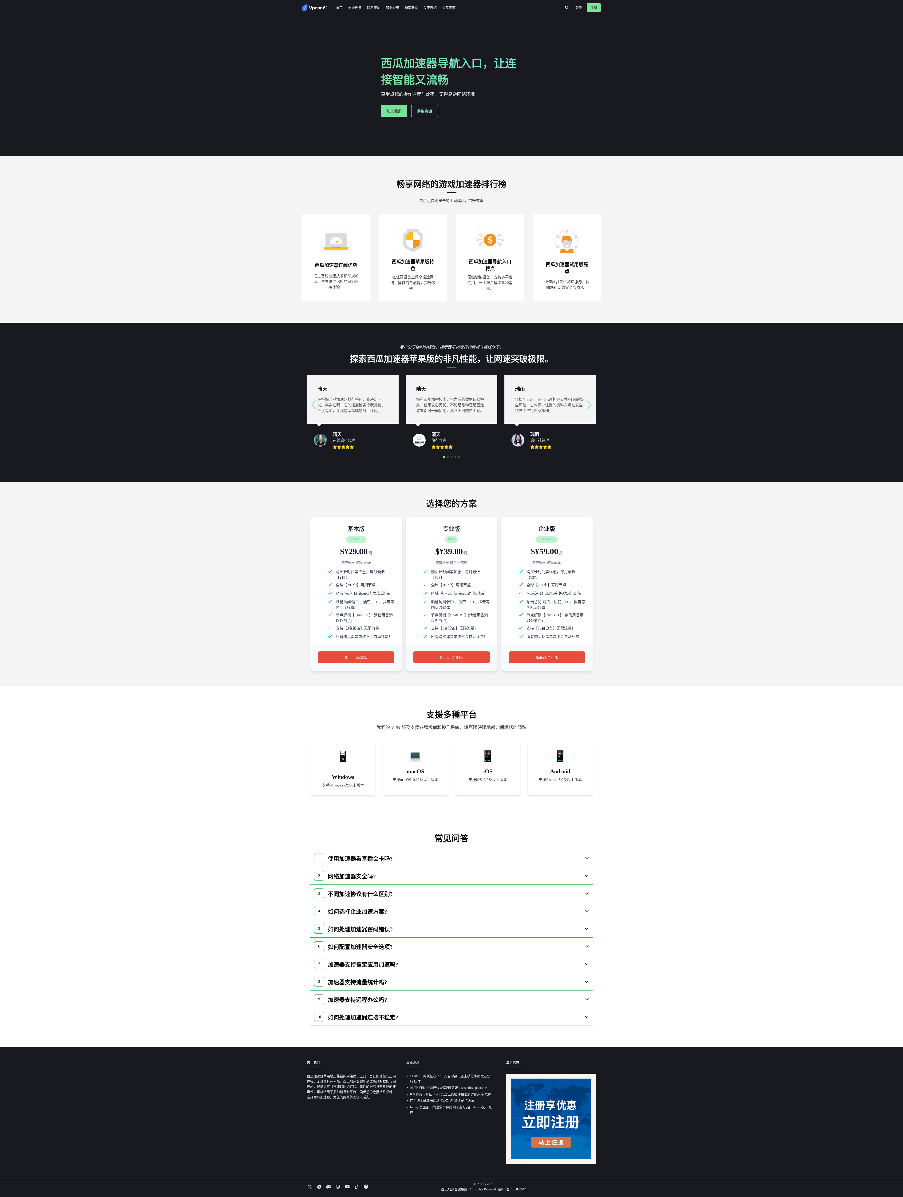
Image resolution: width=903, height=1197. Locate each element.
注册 (593, 8)
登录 (578, 8)
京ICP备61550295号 (512, 1189)
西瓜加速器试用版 (454, 1189)
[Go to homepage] (315, 7)
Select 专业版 (451, 658)
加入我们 (394, 111)
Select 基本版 (356, 658)
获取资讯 (424, 111)
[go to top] (890, 1180)
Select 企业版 (546, 658)
